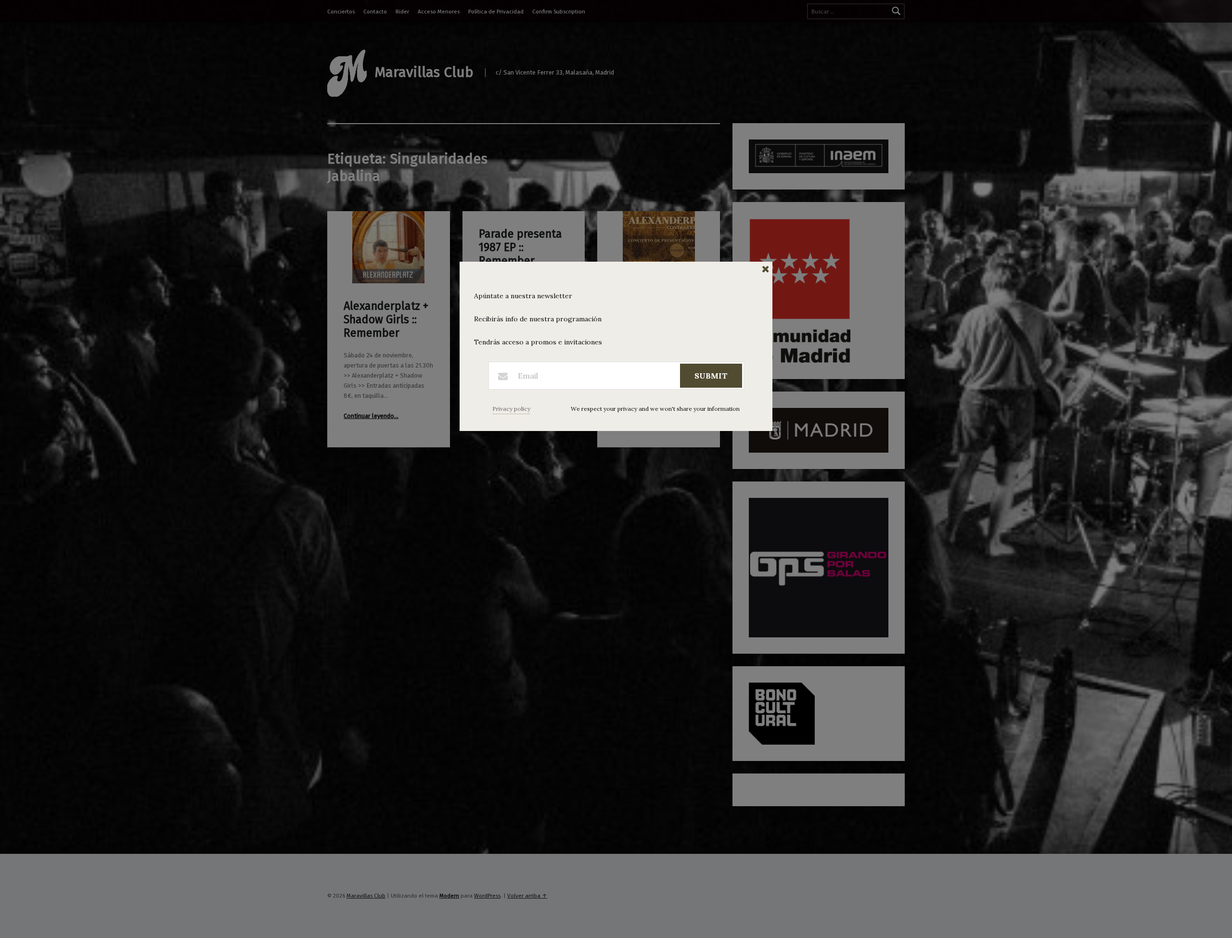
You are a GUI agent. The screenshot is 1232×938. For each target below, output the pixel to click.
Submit (711, 375)
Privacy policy (511, 408)
